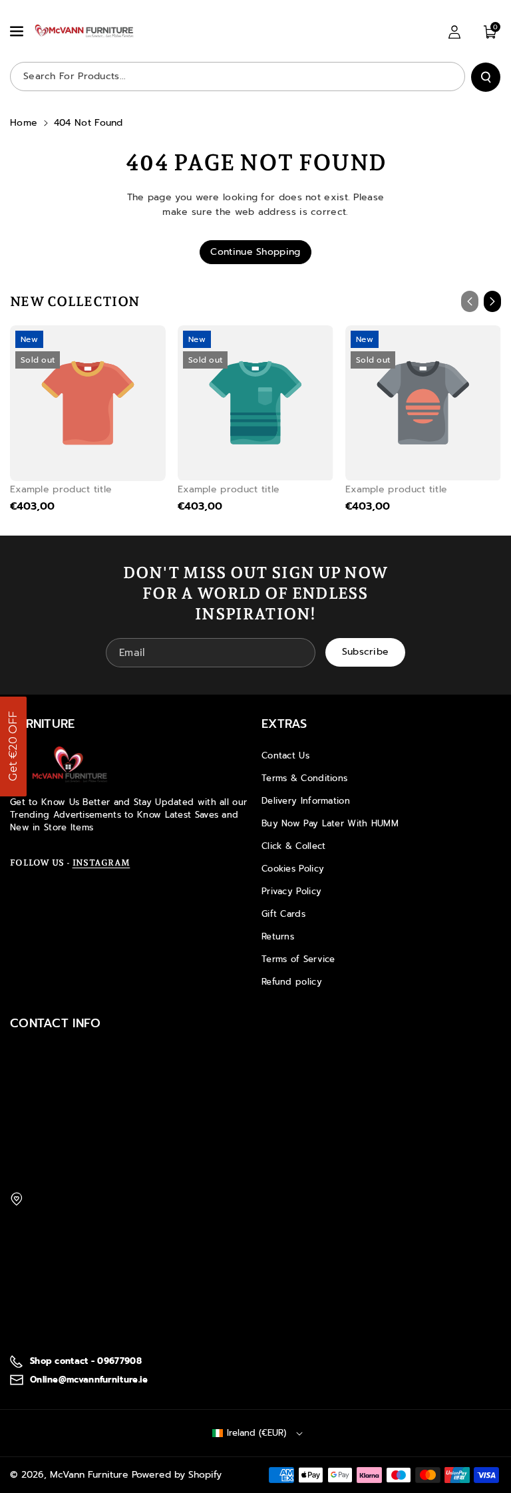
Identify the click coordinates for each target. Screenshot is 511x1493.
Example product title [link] (61, 490)
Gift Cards (283, 914)
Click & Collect (293, 846)
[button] (18, 31)
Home (23, 123)
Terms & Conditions (304, 778)
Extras (284, 724)
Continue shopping (255, 252)
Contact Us (285, 755)
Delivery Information (305, 800)
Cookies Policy (292, 868)
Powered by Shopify (177, 1475)
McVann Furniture (89, 1475)
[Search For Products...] (485, 77)
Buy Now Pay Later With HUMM (330, 823)
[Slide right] (492, 301)
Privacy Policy (291, 891)
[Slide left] (469, 301)
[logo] (70, 764)
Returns (277, 936)
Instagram (101, 863)
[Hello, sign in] (454, 32)
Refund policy (291, 981)
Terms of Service (298, 959)
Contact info (55, 1023)
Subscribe (365, 652)
